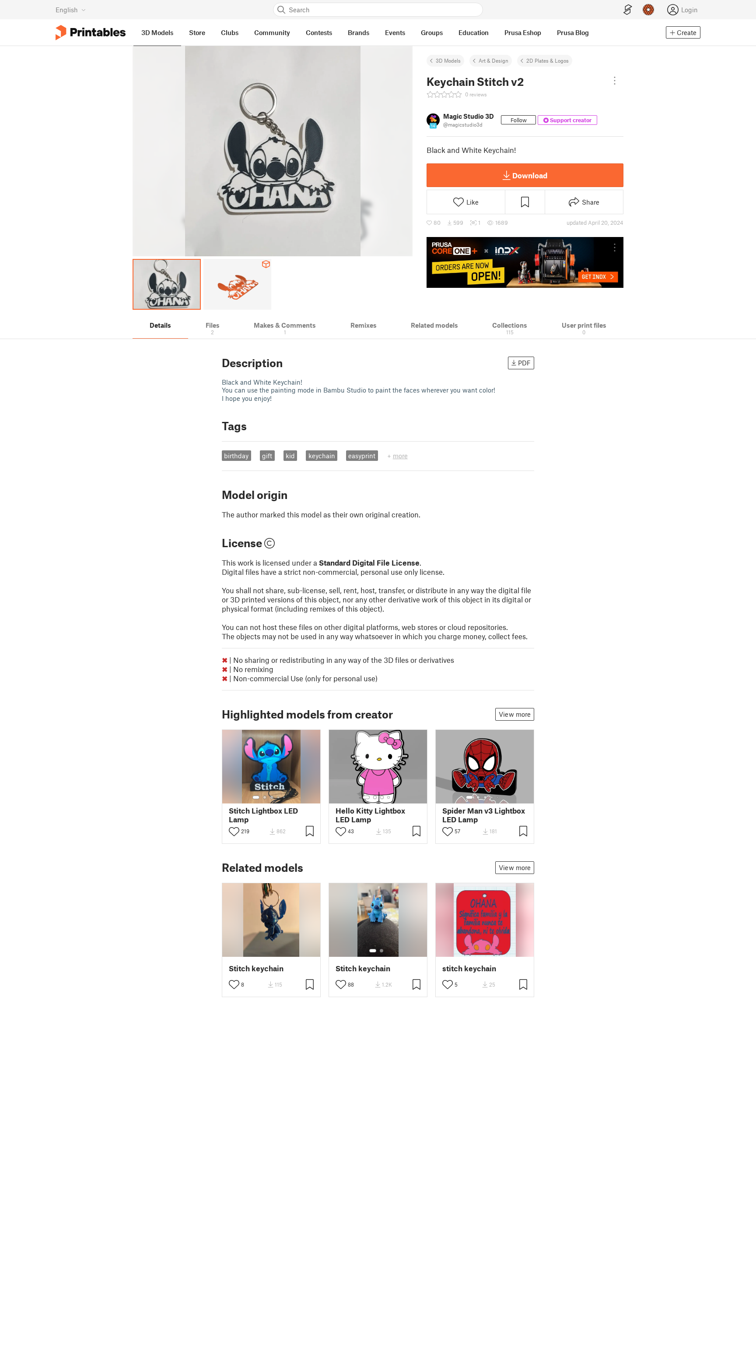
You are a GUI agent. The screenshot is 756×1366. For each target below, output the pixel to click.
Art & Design (493, 60)
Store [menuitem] (197, 32)
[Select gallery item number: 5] (285, 797)
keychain (321, 456)
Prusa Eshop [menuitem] (522, 32)
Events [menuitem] (395, 32)
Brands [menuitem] (358, 32)
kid (290, 456)
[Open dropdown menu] (614, 80)
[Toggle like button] (234, 831)
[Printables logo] (91, 32)
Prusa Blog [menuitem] (573, 32)
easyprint (361, 456)
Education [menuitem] (473, 32)
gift (267, 456)
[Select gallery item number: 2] (264, 797)
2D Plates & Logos (547, 60)
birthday (236, 456)
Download (529, 175)
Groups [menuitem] (432, 32)
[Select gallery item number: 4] (278, 797)
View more (515, 714)
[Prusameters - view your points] (648, 9)
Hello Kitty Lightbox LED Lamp (370, 815)
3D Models (448, 60)
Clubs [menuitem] (229, 32)
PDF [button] (524, 363)
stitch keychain (469, 968)
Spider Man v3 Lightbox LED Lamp (483, 815)
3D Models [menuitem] (157, 32)
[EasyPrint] (627, 10)
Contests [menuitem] (319, 32)
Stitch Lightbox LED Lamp (263, 815)
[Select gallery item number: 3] (271, 797)
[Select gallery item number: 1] (255, 797)
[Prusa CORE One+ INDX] (525, 262)
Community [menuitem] (272, 32)
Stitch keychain (256, 968)
